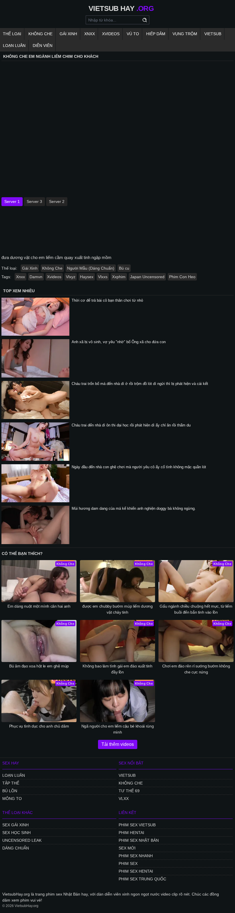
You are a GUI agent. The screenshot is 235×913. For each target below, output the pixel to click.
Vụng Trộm (185, 33)
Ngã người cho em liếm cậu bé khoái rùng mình (117, 729)
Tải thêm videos (117, 744)
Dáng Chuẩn (15, 848)
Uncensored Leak (22, 840)
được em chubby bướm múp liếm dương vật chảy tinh (117, 609)
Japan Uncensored (147, 276)
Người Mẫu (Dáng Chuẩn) (90, 268)
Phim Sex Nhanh (136, 855)
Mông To (12, 798)
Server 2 (56, 201)
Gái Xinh (68, 33)
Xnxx (89, 33)
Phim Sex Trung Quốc (142, 879)
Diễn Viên (42, 45)
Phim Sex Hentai (136, 871)
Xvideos (111, 33)
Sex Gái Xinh (15, 825)
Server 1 (12, 201)
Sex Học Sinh (16, 832)
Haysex (86, 276)
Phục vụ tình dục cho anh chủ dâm (39, 726)
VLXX (124, 798)
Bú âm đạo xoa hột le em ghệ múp (39, 666)
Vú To (133, 33)
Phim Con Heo (182, 276)
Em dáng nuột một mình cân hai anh (38, 606)
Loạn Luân (14, 45)
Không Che (40, 33)
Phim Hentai (131, 832)
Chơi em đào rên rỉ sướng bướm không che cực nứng (196, 669)
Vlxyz (70, 276)
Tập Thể (10, 783)
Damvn (36, 276)
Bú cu (124, 268)
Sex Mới (127, 848)
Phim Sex (128, 863)
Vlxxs (102, 276)
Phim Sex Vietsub (137, 825)
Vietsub (212, 33)
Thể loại (12, 33)
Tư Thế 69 (129, 790)
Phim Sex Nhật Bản (139, 840)
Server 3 (34, 201)
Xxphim (119, 276)
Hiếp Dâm (155, 33)
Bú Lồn (9, 790)
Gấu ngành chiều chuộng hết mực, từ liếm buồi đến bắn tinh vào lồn (196, 609)
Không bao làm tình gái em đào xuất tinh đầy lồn (117, 669)
